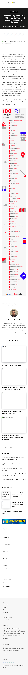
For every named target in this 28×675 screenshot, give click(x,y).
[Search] (24, 3)
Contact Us (5, 612)
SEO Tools (5, 607)
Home (4, 602)
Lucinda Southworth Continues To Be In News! (12, 512)
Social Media (6, 576)
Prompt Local (6, 619)
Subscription (5, 614)
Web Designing (6, 586)
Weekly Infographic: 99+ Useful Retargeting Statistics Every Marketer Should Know (13, 437)
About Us (5, 609)
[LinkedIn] (18, 33)
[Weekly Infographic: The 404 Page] (14, 354)
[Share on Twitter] (10, 33)
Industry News (6, 548)
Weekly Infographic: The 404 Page (11, 365)
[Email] (22, 33)
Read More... (5, 638)
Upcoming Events (7, 579)
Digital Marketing (6, 544)
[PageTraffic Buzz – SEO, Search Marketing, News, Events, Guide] (10, 3)
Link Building (5, 555)
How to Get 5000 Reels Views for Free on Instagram (18, 494)
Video (4, 583)
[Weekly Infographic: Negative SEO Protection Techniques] (14, 400)
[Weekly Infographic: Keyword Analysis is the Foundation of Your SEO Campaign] (14, 376)
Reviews (5, 565)
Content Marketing (7, 541)
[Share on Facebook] (6, 33)
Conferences (6, 537)
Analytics (5, 534)
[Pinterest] (14, 33)
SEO (4, 572)
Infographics (14, 11)
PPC (4, 562)
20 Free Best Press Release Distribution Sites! (17, 504)
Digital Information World (9, 104)
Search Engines (6, 569)
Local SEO (5, 558)
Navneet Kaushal (9, 26)
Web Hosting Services (7, 617)
